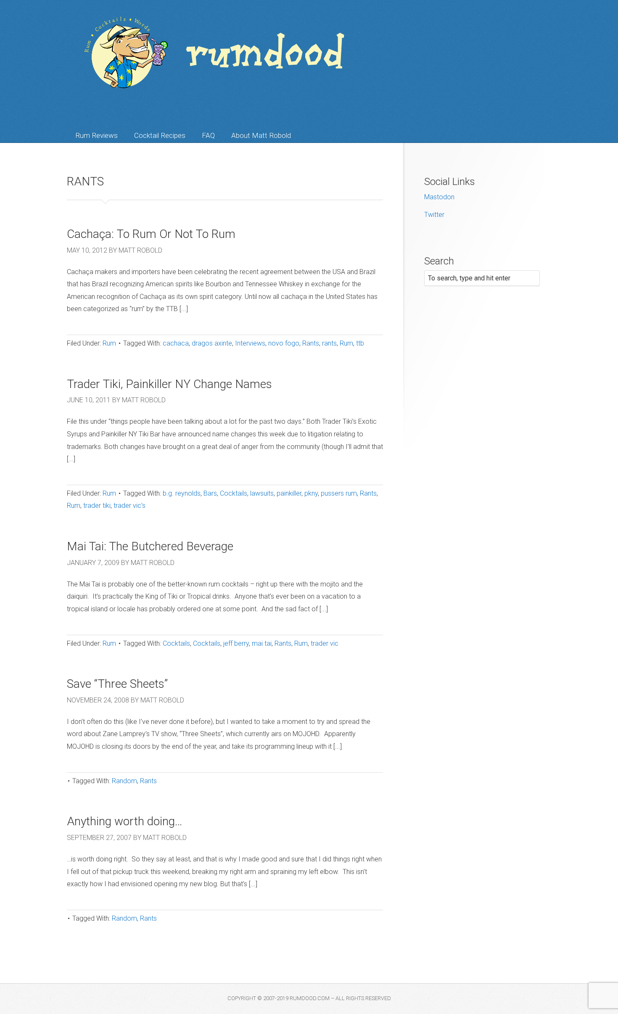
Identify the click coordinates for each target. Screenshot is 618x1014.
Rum (109, 343)
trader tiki (97, 506)
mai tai (262, 643)
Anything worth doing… (124, 821)
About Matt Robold (261, 135)
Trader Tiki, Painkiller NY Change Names (169, 384)
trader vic (324, 643)
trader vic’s (129, 506)
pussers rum (339, 493)
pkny (311, 493)
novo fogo (283, 343)
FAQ (208, 135)
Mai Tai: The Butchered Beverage (150, 546)
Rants (310, 343)
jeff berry (236, 643)
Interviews (250, 343)
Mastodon (439, 197)
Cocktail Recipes (159, 135)
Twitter (434, 215)
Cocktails (233, 493)
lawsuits (262, 493)
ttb (360, 343)
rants (329, 343)
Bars (210, 493)
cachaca (176, 343)
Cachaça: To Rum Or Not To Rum (151, 234)
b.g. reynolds (182, 493)
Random (124, 781)
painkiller (289, 493)
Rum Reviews (96, 135)
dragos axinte (212, 343)
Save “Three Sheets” (117, 684)
